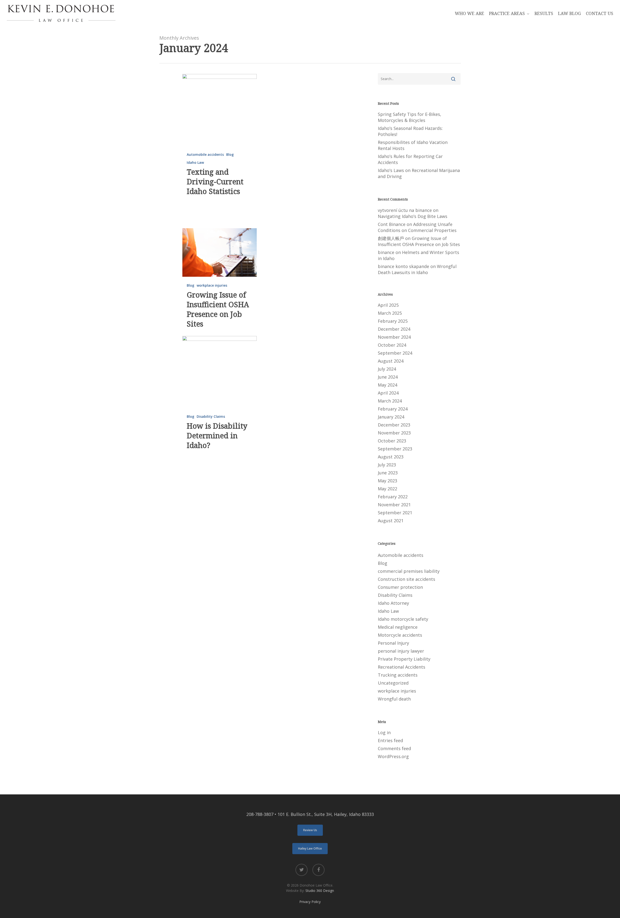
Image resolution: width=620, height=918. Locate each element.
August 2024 (390, 361)
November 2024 (394, 337)
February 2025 (393, 321)
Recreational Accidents (401, 667)
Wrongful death (394, 699)
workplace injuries (212, 285)
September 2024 (395, 353)
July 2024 (387, 369)
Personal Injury (393, 643)
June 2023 (388, 473)
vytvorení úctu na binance (405, 210)
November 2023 (394, 433)
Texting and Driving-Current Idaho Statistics (215, 181)
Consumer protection (400, 587)
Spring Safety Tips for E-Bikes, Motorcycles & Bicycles (409, 117)
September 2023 (395, 449)
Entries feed (390, 740)
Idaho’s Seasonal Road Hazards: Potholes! (410, 131)
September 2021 (395, 512)
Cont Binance (391, 224)
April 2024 (388, 393)
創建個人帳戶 (391, 238)
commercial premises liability (409, 571)
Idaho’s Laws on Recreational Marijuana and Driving (419, 173)
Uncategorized (393, 683)
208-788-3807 (259, 814)
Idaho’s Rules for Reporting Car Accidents (410, 159)
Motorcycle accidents (400, 635)
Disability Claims (211, 416)
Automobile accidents (205, 154)
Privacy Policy (310, 901)
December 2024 (394, 329)
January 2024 (391, 417)
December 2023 (394, 425)
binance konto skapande (403, 266)
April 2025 (388, 305)
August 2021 (390, 520)
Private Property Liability (404, 659)
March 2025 (390, 313)
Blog (230, 154)
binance (386, 252)
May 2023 (387, 481)
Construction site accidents (406, 579)
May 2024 (387, 385)
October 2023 (392, 441)
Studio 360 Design (319, 890)
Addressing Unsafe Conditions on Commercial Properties (417, 227)
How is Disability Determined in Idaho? (217, 435)
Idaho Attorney (393, 603)
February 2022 (393, 497)
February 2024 (393, 409)
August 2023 (390, 457)
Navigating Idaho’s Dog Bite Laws (412, 216)
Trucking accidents (398, 675)
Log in (384, 732)
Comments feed (394, 748)
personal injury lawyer (401, 651)
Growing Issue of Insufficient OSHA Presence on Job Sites (218, 309)
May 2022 (387, 489)
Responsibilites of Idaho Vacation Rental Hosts (413, 145)
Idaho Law (195, 162)
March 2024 (390, 401)
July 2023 (387, 465)
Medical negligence (398, 627)
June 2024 (388, 377)
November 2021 (394, 505)
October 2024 (392, 345)
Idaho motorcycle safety (403, 619)
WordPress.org (393, 756)
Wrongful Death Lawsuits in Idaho (417, 269)
